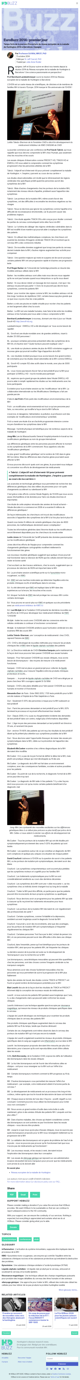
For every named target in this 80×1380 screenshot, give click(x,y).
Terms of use (54, 1377)
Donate (13, 1227)
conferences (25, 1239)
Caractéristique (9, 1239)
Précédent (6, 1333)
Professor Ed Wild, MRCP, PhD (32, 53)
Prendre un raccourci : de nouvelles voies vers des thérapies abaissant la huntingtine (14, 1316)
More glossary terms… (68, 1290)
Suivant (74, 1333)
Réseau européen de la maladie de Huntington (30, 1172)
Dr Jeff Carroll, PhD (32, 59)
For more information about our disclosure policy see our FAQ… (34, 1182)
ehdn (36, 1239)
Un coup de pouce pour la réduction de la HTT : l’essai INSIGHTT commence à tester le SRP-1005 (39, 1318)
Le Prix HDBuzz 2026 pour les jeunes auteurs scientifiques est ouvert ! (66, 1316)
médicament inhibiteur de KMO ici (29, 605)
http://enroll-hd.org (24, 321)
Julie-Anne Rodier (33, 62)
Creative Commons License (61, 1374)
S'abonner (62, 1364)
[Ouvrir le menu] (77, 3)
